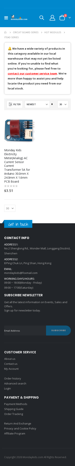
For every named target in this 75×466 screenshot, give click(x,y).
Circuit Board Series (26, 32)
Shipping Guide (14, 409)
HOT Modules (52, 32)
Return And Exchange (17, 423)
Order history (12, 378)
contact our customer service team (32, 73)
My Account (11, 369)
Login (7, 388)
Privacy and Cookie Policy (20, 428)
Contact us (11, 364)
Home (5, 32)
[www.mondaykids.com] (19, 18)
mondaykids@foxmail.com (21, 273)
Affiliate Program (14, 433)
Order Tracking (13, 414)
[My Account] (52, 18)
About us (9, 359)
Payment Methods (15, 404)
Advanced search (15, 383)
